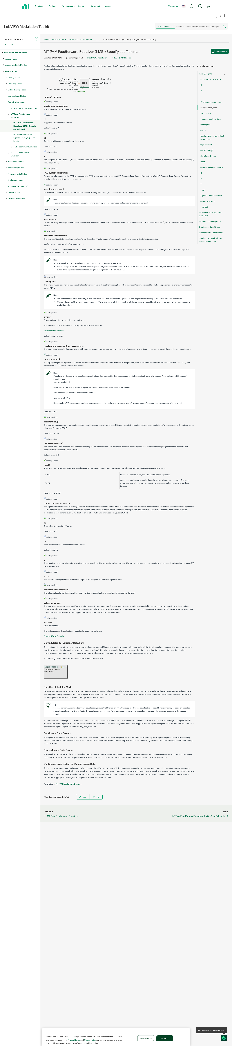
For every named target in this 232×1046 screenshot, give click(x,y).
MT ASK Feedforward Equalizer (24, 108)
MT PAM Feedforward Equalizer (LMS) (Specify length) (24, 137)
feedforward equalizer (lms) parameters (212, 137)
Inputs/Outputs (205, 73)
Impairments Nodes (16, 161)
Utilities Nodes (14, 192)
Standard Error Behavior (54, 330)
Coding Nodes (14, 77)
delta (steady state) (208, 155)
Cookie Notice (90, 1039)
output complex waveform (211, 167)
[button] (173, 26)
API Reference (127, 57)
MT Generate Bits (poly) (18, 186)
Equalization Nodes (16, 102)
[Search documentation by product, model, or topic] (224, 26)
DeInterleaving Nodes (17, 89)
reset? (203, 161)
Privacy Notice (74, 1039)
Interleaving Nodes (16, 167)
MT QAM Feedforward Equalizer (20, 154)
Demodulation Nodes (17, 95)
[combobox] (188, 26)
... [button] (97, 40)
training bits (205, 124)
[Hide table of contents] (36, 38)
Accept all (164, 1038)
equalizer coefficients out (211, 195)
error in (203, 130)
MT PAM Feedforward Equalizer (20, 116)
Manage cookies (146, 1038)
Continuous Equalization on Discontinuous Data (210, 240)
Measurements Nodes (17, 173)
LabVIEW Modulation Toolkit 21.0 (103, 57)
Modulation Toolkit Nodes (15, 52)
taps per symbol (207, 144)
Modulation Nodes (15, 180)
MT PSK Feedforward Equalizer (24, 146)
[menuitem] (40, 6)
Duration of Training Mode (210, 221)
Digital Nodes (11, 71)
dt (201, 90)
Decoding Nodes (15, 83)
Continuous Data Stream (209, 226)
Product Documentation (54, 40)
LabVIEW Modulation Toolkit (80, 40)
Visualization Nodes (16, 198)
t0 (201, 84)
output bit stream (207, 201)
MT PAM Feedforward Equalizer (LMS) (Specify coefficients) (24, 125)
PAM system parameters (210, 101)
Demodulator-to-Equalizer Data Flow (210, 214)
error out (204, 206)
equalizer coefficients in (210, 118)
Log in (220, 15)
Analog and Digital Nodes (16, 64)
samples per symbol (208, 107)
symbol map (205, 113)
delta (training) (206, 150)
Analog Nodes (11, 58)
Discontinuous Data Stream (211, 232)
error (202, 189)
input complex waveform (210, 79)
